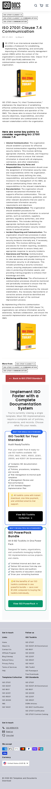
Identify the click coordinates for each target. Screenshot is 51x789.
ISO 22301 (30, 656)
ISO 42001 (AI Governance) (37, 646)
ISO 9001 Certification (35, 707)
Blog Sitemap (7, 656)
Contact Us (6, 649)
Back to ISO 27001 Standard (27, 378)
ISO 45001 (30, 660)
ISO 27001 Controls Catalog (37, 714)
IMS (3, 704)
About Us (6, 646)
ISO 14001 (30, 663)
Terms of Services (9, 667)
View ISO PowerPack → (25, 603)
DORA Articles (31, 704)
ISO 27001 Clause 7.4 (13, 14)
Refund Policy (7, 660)
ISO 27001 (30, 642)
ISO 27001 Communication (15, 21)
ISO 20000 (30, 653)
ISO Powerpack (32, 671)
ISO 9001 (29, 649)
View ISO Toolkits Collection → (25, 516)
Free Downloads (32, 674)
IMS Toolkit (30, 667)
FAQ (3, 671)
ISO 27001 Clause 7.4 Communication (20, 18)
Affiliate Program (9, 653)
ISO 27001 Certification (35, 711)
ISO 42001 (6, 686)
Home (4, 642)
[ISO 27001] (25, 83)
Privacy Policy (8, 663)
